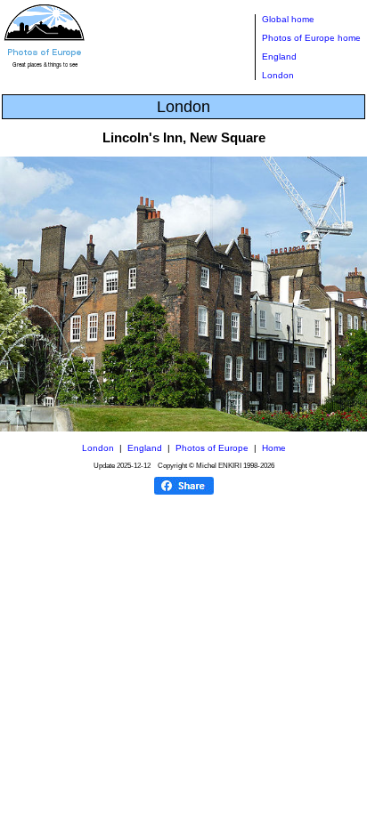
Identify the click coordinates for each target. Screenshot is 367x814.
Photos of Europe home (311, 38)
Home (274, 448)
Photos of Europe (212, 448)
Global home (288, 19)
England (279, 56)
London (278, 75)
